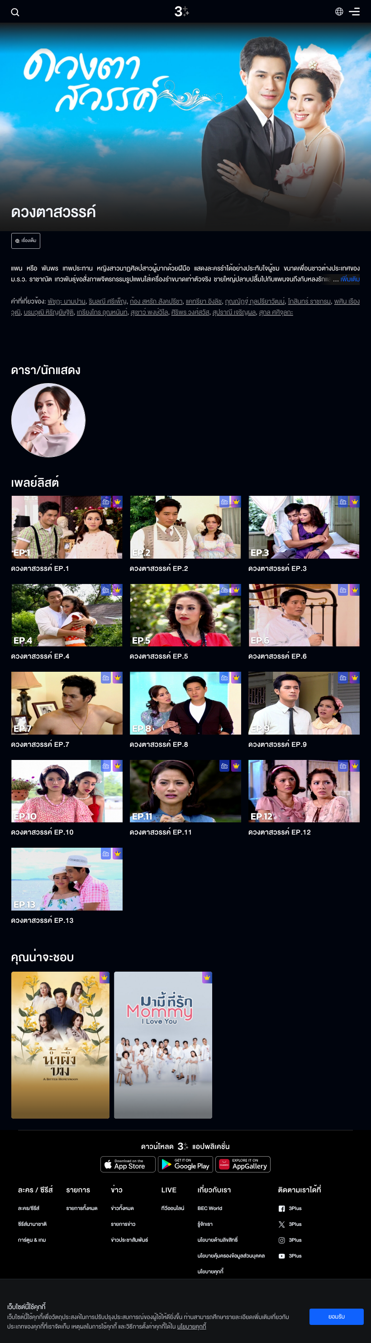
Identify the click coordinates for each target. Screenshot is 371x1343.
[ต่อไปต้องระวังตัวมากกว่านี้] (60, 1045)
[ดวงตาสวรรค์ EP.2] (185, 527)
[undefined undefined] (48, 420)
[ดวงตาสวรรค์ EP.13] (67, 879)
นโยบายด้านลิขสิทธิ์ (218, 1240)
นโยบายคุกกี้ (211, 1271)
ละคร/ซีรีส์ (28, 1208)
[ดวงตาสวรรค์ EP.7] (67, 703)
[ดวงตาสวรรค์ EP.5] (185, 615)
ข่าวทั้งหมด (122, 1208)
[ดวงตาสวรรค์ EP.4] (67, 615)
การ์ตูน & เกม (32, 1240)
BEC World (210, 1208)
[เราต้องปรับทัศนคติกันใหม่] (163, 1045)
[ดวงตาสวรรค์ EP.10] (67, 791)
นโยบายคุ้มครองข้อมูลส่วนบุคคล (231, 1256)
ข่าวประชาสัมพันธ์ (129, 1240)
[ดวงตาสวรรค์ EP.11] (185, 791)
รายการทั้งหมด (81, 1208)
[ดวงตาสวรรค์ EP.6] (304, 615)
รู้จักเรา (205, 1224)
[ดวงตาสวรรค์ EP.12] (304, 791)
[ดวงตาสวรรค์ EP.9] (304, 703)
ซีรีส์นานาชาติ (32, 1224)
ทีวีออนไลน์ (173, 1208)
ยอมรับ (336, 1316)
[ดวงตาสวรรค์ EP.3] (304, 527)
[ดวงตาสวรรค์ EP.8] (185, 703)
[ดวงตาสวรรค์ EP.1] (67, 527)
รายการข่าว (123, 1224)
